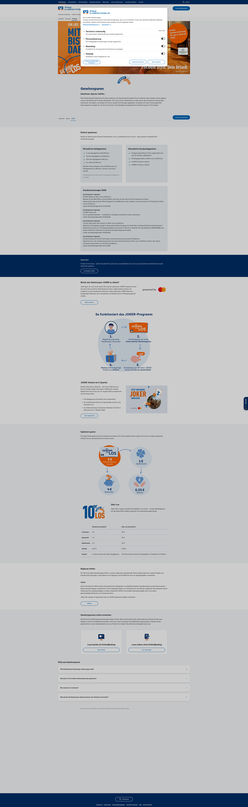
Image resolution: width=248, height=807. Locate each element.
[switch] (163, 38)
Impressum (105, 24)
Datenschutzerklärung (90, 24)
